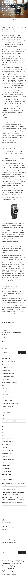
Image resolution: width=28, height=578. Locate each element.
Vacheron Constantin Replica (9, 421)
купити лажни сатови (7, 444)
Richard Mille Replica (7, 406)
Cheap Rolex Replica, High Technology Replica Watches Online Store (13, 6)
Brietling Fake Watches (8, 373)
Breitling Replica (6, 370)
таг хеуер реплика (6, 471)
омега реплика (5, 456)
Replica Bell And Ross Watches (10, 403)
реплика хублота (6, 462)
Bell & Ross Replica (7, 367)
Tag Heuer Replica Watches (9, 418)
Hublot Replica (5, 388)
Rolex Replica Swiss (7, 412)
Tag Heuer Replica (6, 415)
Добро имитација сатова (8, 427)
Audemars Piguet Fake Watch (9, 361)
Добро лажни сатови (7, 435)
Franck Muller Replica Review (9, 382)
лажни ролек (5, 447)
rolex (3, 409)
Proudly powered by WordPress (9, 574)
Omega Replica (6, 394)
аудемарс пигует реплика (8, 424)
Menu (14, 19)
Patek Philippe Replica (7, 400)
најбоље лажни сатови (7, 450)
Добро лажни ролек (7, 432)
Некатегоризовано (6, 453)
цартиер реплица (6, 474)
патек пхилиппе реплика (8, 459)
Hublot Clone (5, 385)
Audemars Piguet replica (8, 364)
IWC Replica (5, 391)
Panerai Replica (9, 322)
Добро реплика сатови (7, 438)
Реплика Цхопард (6, 465)
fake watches (5, 379)
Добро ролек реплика (7, 441)
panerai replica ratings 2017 (14, 277)
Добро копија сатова (7, 429)
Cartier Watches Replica (8, 376)
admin (17, 24)
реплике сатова (6, 468)
